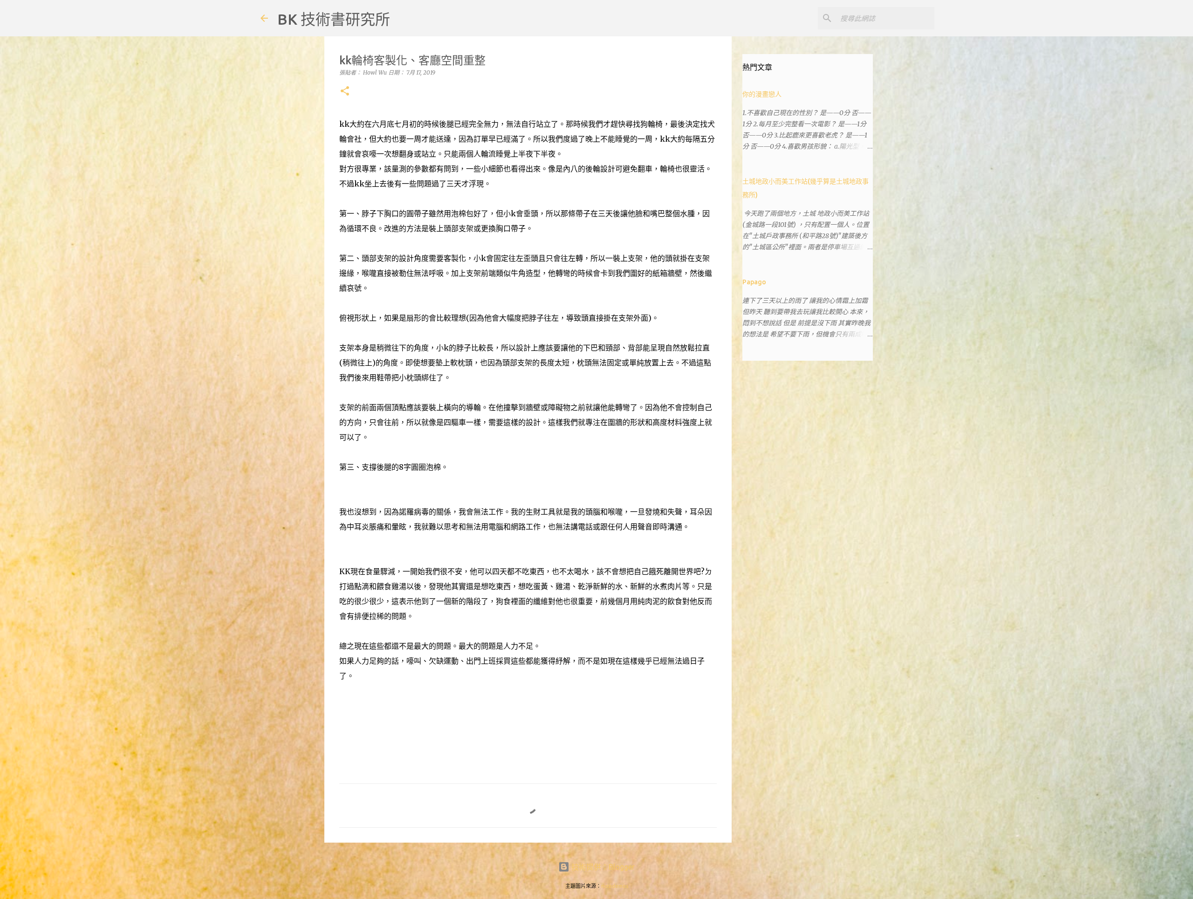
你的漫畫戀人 (762, 94)
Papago (754, 282)
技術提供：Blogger (602, 867)
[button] (344, 91)
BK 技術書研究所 (333, 19)
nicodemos (614, 886)
